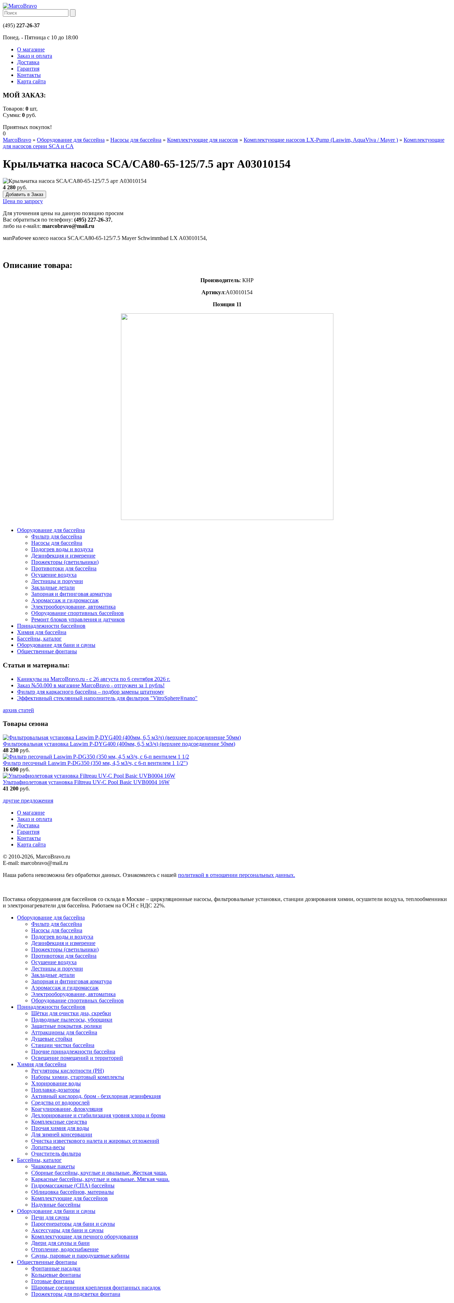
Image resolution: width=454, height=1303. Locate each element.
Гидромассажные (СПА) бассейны (73, 1185)
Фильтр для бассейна (56, 924)
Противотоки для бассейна (63, 956)
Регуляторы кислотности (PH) (67, 1071)
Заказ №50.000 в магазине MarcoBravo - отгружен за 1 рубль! (91, 685)
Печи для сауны (50, 1217)
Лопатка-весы (48, 1147)
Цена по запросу (23, 201)
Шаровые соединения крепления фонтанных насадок (96, 1288)
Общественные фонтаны (47, 1262)
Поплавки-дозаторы (55, 1090)
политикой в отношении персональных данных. (236, 875)
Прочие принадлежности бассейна (73, 1051)
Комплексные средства (59, 1122)
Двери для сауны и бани (60, 1243)
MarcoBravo (17, 140)
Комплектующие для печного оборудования (84, 1237)
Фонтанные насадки (56, 1268)
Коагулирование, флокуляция (67, 1109)
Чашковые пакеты (53, 1166)
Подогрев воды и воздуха (62, 937)
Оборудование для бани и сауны (56, 1211)
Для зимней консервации (61, 1134)
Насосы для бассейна (135, 140)
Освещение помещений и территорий (77, 1058)
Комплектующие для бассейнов (69, 1198)
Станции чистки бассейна (62, 1045)
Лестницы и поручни (57, 969)
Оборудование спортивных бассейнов (77, 1000)
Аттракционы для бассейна (64, 1032)
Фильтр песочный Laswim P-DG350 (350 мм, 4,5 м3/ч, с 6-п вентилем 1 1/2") (95, 763)
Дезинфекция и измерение (63, 943)
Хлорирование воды (56, 1083)
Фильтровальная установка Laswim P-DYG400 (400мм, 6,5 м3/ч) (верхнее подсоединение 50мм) (119, 744)
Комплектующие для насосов (202, 140)
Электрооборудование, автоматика (73, 994)
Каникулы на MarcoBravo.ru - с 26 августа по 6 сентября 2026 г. (93, 679)
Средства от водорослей (60, 1103)
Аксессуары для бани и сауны (67, 1230)
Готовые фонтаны (52, 1281)
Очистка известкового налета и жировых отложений (95, 1141)
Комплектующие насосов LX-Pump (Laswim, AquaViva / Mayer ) (321, 140)
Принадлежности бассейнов (51, 1007)
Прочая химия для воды (60, 1128)
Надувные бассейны (56, 1205)
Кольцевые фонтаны (56, 1275)
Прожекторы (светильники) (65, 949)
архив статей (18, 710)
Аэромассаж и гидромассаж (65, 988)
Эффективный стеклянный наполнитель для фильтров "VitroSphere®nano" (107, 698)
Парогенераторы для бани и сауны (73, 1224)
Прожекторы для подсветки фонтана (75, 1294)
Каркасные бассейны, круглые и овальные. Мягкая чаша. (100, 1179)
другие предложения (28, 801)
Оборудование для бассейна (71, 140)
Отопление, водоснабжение (65, 1249)
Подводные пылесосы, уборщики (71, 1020)
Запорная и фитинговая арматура (71, 981)
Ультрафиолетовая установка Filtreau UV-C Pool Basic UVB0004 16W (86, 782)
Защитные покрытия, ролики (66, 1026)
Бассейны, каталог (39, 1160)
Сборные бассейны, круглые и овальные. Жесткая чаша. (99, 1173)
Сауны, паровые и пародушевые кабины (80, 1256)
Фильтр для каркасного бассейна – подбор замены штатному (90, 692)
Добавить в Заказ (24, 194)
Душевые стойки (51, 1039)
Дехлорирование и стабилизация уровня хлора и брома (98, 1115)
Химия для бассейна (41, 1064)
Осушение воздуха (54, 962)
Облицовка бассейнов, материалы (72, 1192)
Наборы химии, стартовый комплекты (77, 1077)
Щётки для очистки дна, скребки (71, 1013)
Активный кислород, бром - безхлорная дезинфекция (96, 1096)
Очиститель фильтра (56, 1154)
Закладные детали (53, 975)
